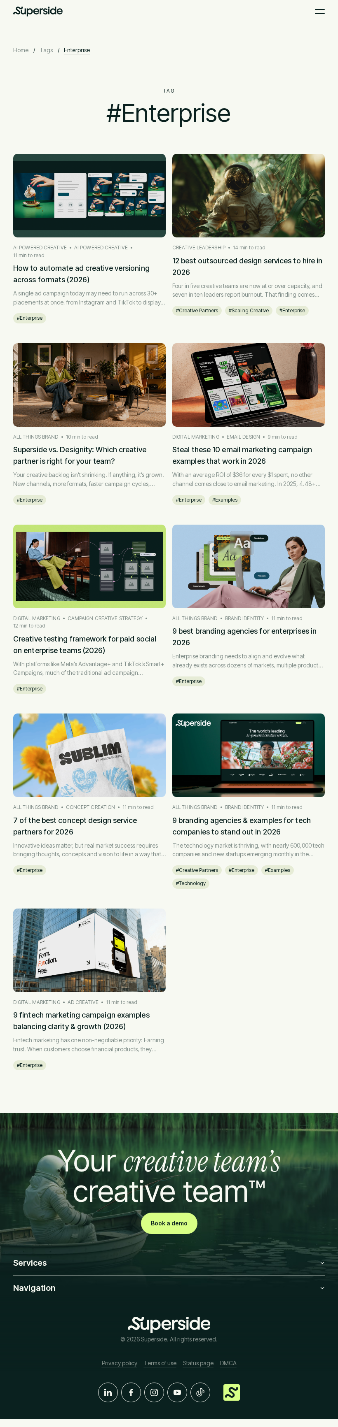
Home (20, 49)
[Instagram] (154, 1392)
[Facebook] (131, 1392)
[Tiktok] (200, 1392)
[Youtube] (177, 1392)
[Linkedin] (108, 1392)
